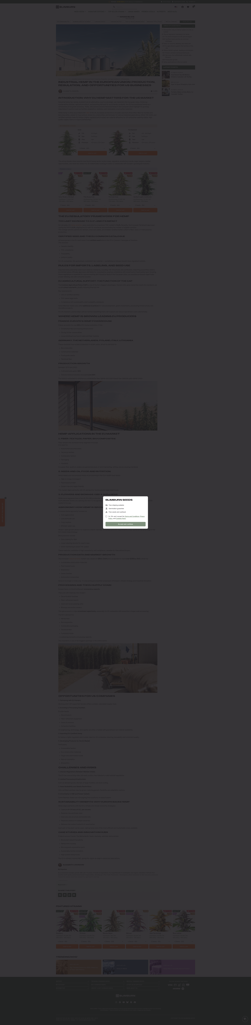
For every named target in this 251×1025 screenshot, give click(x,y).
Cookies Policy (121, 518)
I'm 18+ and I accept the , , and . (126, 517)
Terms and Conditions (132, 516)
